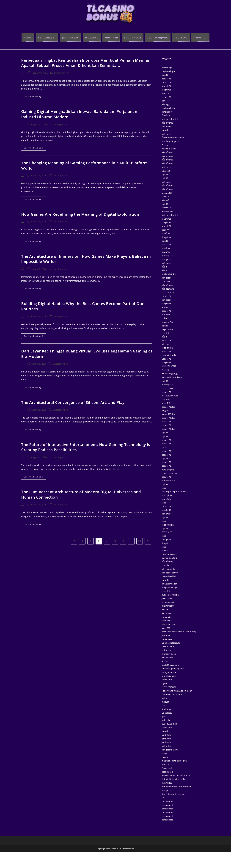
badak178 (166, 78)
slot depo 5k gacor (170, 141)
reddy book (167, 650)
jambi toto (166, 734)
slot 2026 (166, 399)
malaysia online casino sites (174, 760)
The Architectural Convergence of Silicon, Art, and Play (73, 402)
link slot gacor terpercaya (173, 794)
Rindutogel (167, 709)
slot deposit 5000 (170, 572)
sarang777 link (168, 414)
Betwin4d (166, 620)
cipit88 (165, 74)
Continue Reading (35, 96)
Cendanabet (47, 37)
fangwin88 (166, 86)
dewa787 (166, 251)
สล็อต (164, 266)
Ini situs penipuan (170, 395)
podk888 (166, 281)
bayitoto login (168, 71)
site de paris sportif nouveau (175, 491)
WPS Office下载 (169, 366)
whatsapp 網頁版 (170, 373)
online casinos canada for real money (179, 631)
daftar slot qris (168, 624)
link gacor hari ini (169, 583)
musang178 (167, 255)
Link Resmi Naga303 (171, 642)
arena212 (166, 307)
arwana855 (167, 193)
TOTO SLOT (167, 532)
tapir (164, 487)
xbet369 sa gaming (170, 664)
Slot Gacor (132, 37)
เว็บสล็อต (166, 115)
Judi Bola (166, 635)
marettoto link (168, 480)
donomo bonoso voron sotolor (176, 786)
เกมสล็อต (166, 233)
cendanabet (167, 801)
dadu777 (166, 229)
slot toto (166, 100)
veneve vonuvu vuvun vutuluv (176, 775)
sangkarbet (167, 111)
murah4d (111, 37)
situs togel (166, 344)
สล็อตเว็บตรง (167, 122)
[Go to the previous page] (74, 541)
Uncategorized (61, 72)
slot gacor (166, 134)
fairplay (165, 661)
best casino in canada (172, 694)
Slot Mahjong (157, 37)
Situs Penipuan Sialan (172, 377)
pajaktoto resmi (169, 554)
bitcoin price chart (170, 473)
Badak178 (166, 340)
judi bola (166, 314)
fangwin (165, 543)
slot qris (165, 698)
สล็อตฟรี (165, 200)
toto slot (166, 130)
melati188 (166, 510)
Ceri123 (165, 370)
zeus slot (166, 591)
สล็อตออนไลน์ (168, 288)
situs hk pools (168, 569)
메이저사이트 (168, 606)
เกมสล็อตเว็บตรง (169, 274)
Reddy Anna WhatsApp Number (177, 690)
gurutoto (166, 333)
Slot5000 (180, 37)
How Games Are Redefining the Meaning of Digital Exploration (80, 214)
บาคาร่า (165, 565)
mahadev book (169, 653)
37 (139, 541)
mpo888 (165, 701)
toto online (167, 617)
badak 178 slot (168, 292)
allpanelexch (167, 657)
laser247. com (168, 646)
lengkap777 (167, 410)
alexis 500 (166, 613)
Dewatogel (167, 768)
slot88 (164, 753)
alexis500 (166, 609)
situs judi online (169, 672)
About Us (200, 37)
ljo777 (164, 716)
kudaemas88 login (170, 594)
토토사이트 (167, 782)
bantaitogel (167, 67)
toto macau (167, 639)
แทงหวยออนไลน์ (169, 558)
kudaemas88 (168, 602)
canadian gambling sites (173, 668)
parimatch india (169, 355)
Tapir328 (165, 196)
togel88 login (168, 524)
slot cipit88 (167, 495)
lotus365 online (169, 676)
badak (165, 447)
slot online (166, 126)
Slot (163, 797)
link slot (165, 93)
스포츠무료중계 (169, 576)
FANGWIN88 (167, 211)
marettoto (166, 498)
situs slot (166, 170)
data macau (167, 771)
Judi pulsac (70, 37)
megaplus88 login (170, 587)
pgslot (165, 683)
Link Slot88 (167, 712)
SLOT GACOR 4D (169, 723)
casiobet (166, 757)
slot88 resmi (167, 679)
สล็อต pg (166, 104)
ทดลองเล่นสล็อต (169, 148)
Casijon (165, 145)
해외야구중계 (168, 469)
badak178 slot (168, 388)
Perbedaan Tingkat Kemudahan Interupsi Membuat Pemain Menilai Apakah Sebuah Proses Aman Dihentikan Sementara (85, 63)
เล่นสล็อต (166, 248)
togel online (167, 329)
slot (163, 705)
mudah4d (92, 37)
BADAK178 (166, 207)
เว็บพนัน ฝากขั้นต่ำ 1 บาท (173, 137)
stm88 (165, 550)
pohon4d (166, 318)
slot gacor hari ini (170, 119)
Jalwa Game (167, 598)
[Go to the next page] (148, 541)
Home (28, 37)
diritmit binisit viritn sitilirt (174, 779)
